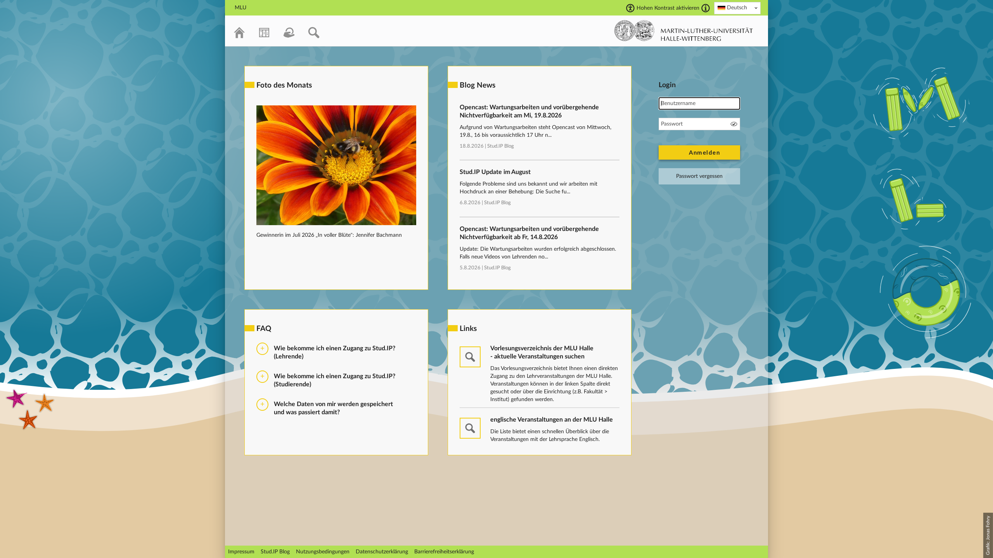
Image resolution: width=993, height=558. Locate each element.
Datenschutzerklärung (382, 552)
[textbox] (737, 7)
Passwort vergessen (699, 176)
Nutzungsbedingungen (322, 552)
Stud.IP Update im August (495, 172)
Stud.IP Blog (500, 146)
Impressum (241, 552)
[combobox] (737, 8)
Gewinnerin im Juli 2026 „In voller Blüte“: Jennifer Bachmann (329, 235)
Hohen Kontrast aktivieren (668, 8)
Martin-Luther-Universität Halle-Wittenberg (683, 31)
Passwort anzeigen (734, 124)
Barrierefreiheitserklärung (444, 552)
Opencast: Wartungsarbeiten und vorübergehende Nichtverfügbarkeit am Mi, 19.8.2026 (529, 111)
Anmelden (704, 153)
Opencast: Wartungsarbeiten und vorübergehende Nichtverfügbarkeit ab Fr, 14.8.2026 (529, 233)
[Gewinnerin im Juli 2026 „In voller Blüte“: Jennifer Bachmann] (336, 223)
